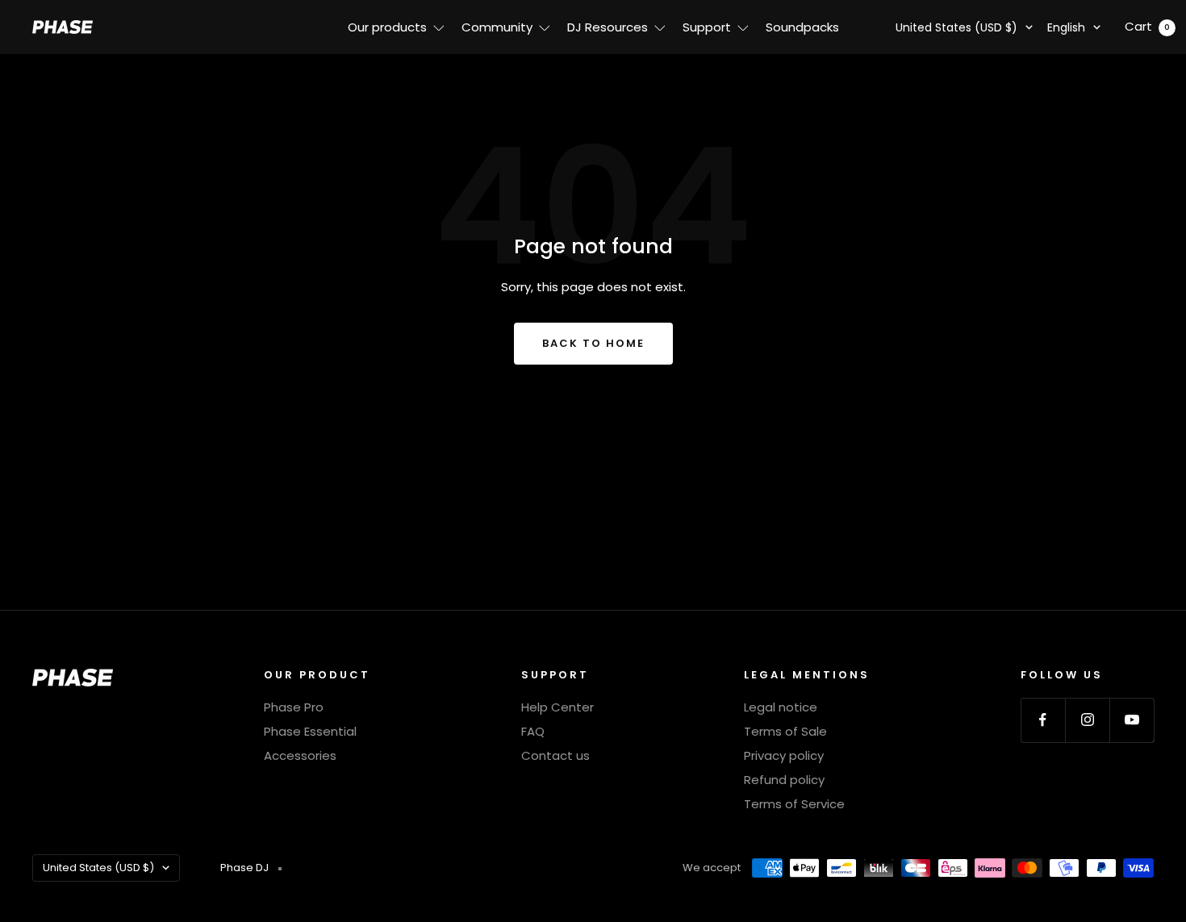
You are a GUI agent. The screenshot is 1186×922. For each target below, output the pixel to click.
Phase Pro (294, 707)
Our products (387, 27)
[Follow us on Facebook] (1043, 720)
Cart (1147, 26)
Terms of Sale (785, 731)
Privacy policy (784, 755)
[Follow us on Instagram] (1087, 720)
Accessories (300, 755)
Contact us (555, 755)
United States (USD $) (956, 27)
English (1066, 27)
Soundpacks (802, 27)
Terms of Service (794, 803)
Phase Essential (310, 731)
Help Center (557, 707)
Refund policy (784, 779)
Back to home (593, 343)
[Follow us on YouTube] (1131, 720)
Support (707, 27)
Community (496, 27)
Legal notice (780, 707)
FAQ (533, 731)
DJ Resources (607, 27)
